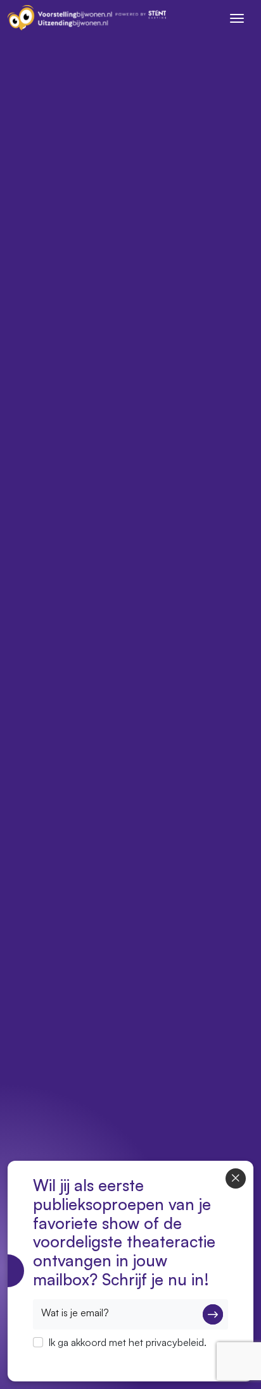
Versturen (213, 1314)
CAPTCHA (56, 1358)
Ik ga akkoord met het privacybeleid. (127, 1342)
